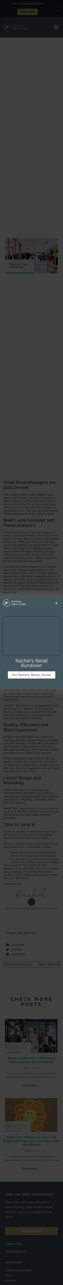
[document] (31, 642)
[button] (56, 603)
